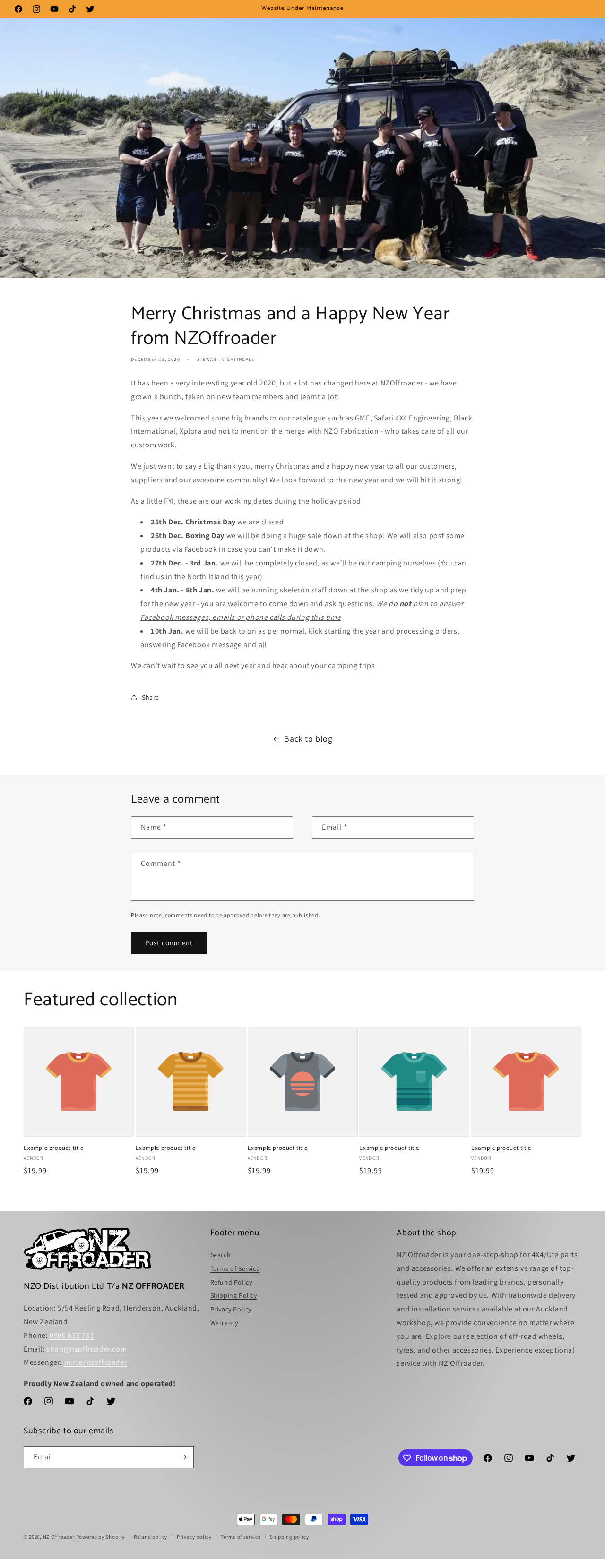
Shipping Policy (233, 1295)
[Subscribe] (183, 1457)
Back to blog (308, 738)
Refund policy (150, 1536)
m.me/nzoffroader (95, 1362)
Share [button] (150, 697)
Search (220, 1255)
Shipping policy (289, 1536)
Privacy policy (194, 1536)
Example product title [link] (54, 1149)
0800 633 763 (72, 1335)
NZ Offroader (59, 1536)
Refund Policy (231, 1282)
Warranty (224, 1323)
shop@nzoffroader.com (86, 1349)
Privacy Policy (230, 1309)
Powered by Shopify (100, 1536)
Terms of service (240, 1536)
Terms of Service (235, 1268)
